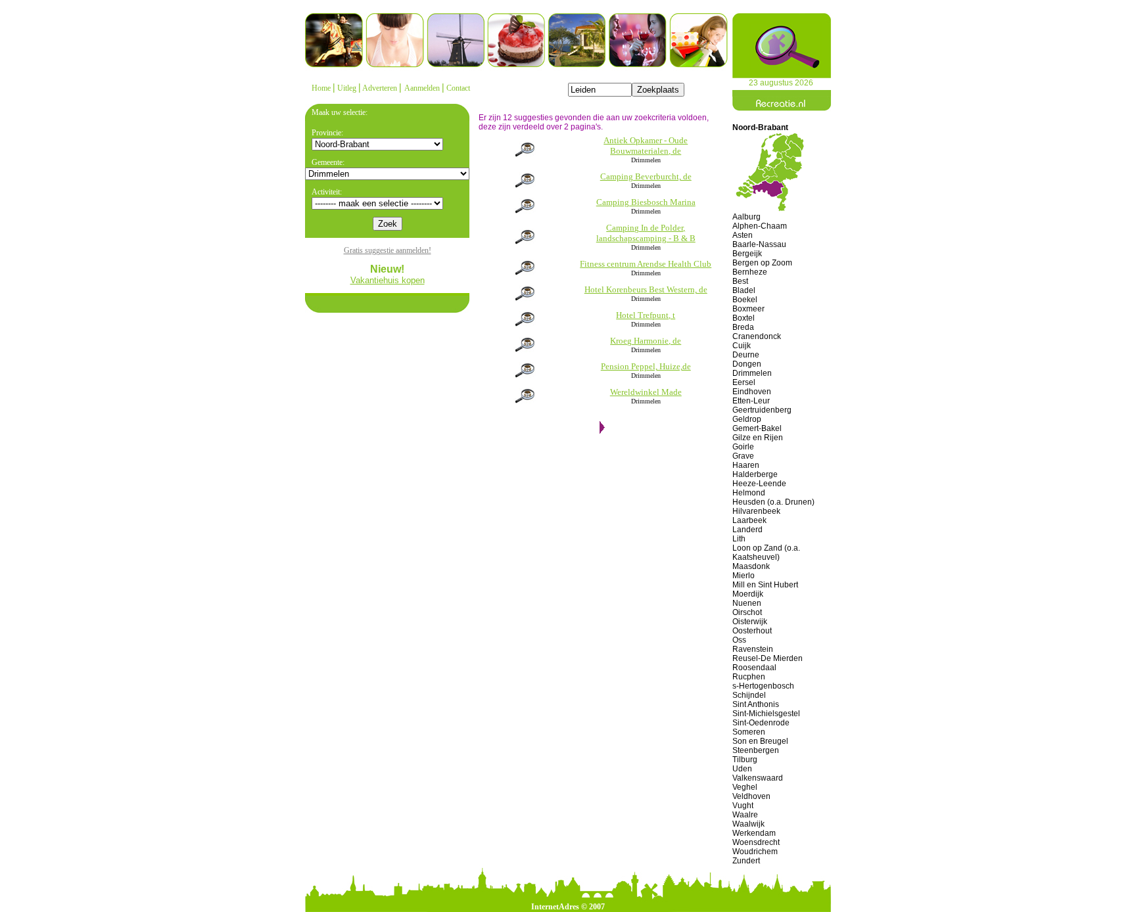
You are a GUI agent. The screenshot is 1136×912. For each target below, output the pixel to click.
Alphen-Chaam (759, 226)
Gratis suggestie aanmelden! (387, 250)
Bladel (743, 290)
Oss (739, 640)
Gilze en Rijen (757, 437)
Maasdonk (751, 566)
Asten (742, 235)
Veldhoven (751, 796)
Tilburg (744, 759)
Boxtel (743, 318)
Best (740, 281)
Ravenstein (752, 649)
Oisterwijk (749, 621)
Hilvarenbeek (756, 511)
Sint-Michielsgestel (766, 713)
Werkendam (754, 833)
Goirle (743, 446)
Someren (748, 732)
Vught (742, 805)
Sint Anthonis (755, 704)
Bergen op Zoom (762, 262)
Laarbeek (749, 520)
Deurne (745, 354)
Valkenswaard (757, 778)
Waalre (745, 814)
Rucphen (748, 676)
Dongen (746, 364)
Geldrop (746, 419)
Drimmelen (752, 373)
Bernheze (749, 272)
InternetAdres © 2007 (568, 906)
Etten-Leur (751, 400)
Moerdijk (747, 594)
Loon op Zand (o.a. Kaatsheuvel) (766, 552)
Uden (742, 768)
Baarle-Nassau (759, 244)
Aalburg (746, 216)
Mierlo (743, 575)
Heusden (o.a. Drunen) (773, 502)
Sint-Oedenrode (761, 722)
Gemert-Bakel (757, 428)
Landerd (747, 529)
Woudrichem (755, 851)
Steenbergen (755, 750)
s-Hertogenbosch (763, 686)
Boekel (744, 299)
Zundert (746, 860)
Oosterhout (752, 630)
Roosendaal (754, 667)
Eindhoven (751, 391)
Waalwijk (748, 824)
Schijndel (749, 695)
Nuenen (746, 603)
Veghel (744, 787)
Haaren (745, 465)
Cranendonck (756, 336)
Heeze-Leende (759, 483)
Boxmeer (748, 308)
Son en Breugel (760, 741)
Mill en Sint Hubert (765, 584)
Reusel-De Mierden (767, 658)
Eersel (743, 382)
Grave (743, 456)
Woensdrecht (756, 842)
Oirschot (747, 612)
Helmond (748, 492)
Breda (743, 327)
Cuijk (741, 345)
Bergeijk (747, 253)
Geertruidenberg (762, 410)
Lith (739, 538)
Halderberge (755, 474)
